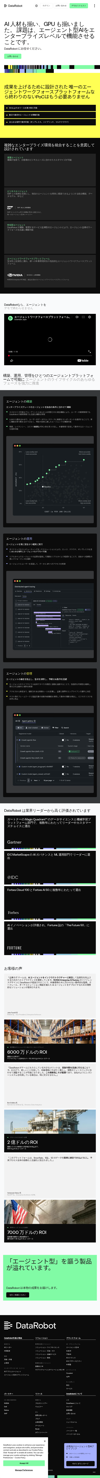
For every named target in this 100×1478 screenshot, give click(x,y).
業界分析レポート (41, 1415)
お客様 (6, 1363)
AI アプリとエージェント (12, 1371)
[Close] (45, 1441)
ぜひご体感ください (18, 1295)
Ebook (37, 1429)
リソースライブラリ (42, 1453)
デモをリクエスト (78, 5)
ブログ (37, 1419)
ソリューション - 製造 (42, 1358)
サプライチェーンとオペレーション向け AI (49, 1370)
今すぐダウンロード (80, 1463)
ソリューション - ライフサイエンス (47, 1347)
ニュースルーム (71, 1422)
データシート (39, 1426)
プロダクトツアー (41, 1403)
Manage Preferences (24, 1470)
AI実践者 (7, 1351)
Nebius (6, 1410)
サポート (38, 1444)
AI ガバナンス (71, 1358)
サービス (69, 1389)
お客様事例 (39, 1422)
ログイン (46, 5)
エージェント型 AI (72, 1347)
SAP (5, 1413)
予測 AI (68, 1354)
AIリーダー (8, 1347)
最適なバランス (40, 427)
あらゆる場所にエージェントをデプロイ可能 (29, 551)
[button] (94, 5)
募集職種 (69, 1410)
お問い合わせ (61, 5)
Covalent (69, 1373)
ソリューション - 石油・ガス (45, 1351)
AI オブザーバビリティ (74, 1361)
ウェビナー (39, 1407)
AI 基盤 (68, 1364)
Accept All (24, 1463)
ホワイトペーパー (41, 1432)
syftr (68, 1376)
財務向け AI (39, 1366)
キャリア (69, 1407)
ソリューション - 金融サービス (45, 1354)
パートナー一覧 (71, 1431)
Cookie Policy (20, 1458)
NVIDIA (6, 1403)
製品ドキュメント (41, 1441)
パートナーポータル (73, 1434)
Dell (5, 1407)
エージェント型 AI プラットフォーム (16, 1375)
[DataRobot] (13, 5)
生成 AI (68, 1351)
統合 (67, 1385)
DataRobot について (73, 1403)
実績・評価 (8, 1359)
